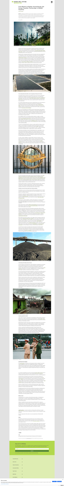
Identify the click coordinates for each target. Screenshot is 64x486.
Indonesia (33, 436)
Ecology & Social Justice (22, 436)
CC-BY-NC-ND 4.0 (28, 438)
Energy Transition (29, 436)
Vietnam (40, 436)
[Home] (19, 2)
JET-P (37, 436)
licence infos (34, 46)
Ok (54, 481)
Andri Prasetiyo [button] (20, 11)
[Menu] (51, 2)
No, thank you (59, 481)
